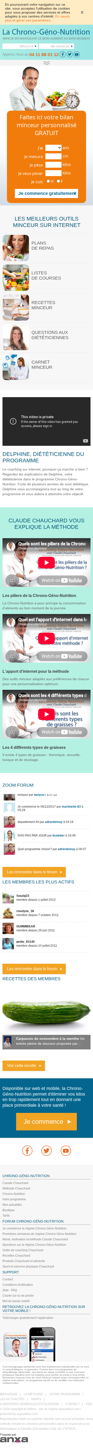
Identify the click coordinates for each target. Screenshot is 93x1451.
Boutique (8, 1210)
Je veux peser (30, 173)
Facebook (27, 1150)
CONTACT (72, 1404)
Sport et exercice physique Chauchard (28, 1266)
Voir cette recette (21, 1065)
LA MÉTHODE (33, 1394)
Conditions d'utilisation (17, 1285)
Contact (7, 1279)
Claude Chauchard (15, 1183)
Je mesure (33, 156)
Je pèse (36, 165)
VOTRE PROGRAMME (64, 1394)
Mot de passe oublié (16, 1301)
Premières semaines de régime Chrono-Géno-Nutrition (39, 1234)
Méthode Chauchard (16, 1188)
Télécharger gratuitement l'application (27, 1318)
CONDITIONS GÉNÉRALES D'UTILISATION (29, 1404)
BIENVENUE (8, 1394)
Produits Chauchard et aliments (23, 1261)
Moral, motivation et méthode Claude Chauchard (35, 1239)
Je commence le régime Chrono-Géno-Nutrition (34, 1228)
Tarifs (6, 1215)
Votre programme (14, 1199)
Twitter (46, 1150)
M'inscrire (26, 46)
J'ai (40, 148)
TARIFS (36, 1399)
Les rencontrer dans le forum (32, 872)
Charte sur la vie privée (18, 1295)
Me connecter (60, 46)
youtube (66, 1150)
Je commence (43, 1121)
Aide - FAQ (9, 1290)
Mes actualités (12, 1204)
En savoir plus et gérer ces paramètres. (37, 18)
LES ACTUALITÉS (12, 1399)
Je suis (37, 181)
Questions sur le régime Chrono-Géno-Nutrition (34, 1245)
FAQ (89, 1404)
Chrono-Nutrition (13, 1194)
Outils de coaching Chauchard (22, 1250)
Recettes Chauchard (16, 1255)
